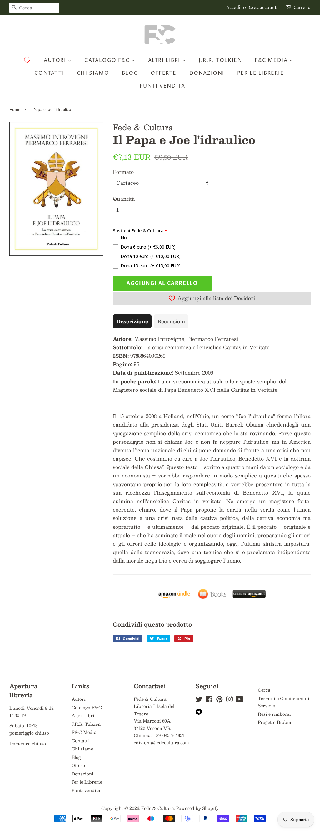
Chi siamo (93, 73)
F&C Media (272, 60)
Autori (56, 60)
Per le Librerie (260, 73)
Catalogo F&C (107, 60)
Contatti (49, 73)
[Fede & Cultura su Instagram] (229, 700)
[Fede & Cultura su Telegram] (199, 713)
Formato (123, 172)
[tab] (132, 321)
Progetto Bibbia (274, 722)
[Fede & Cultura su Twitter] (199, 700)
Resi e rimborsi (274, 714)
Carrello (302, 8)
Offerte (164, 73)
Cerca (264, 690)
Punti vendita (162, 86)
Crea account (263, 8)
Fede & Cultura (157, 808)
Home (14, 110)
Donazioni (206, 73)
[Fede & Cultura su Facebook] (209, 700)
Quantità (124, 198)
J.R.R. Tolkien (220, 60)
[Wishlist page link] (27, 60)
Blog (130, 73)
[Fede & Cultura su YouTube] (239, 700)
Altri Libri (165, 60)
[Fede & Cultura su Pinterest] (219, 700)
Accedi (233, 8)
